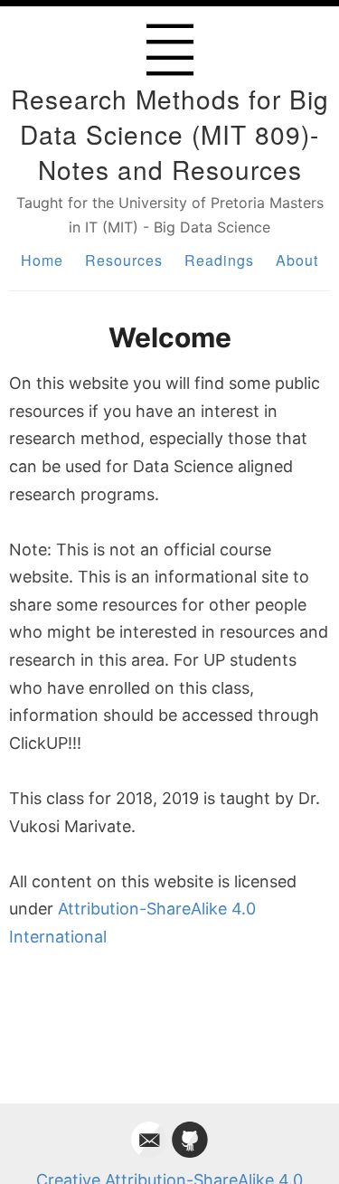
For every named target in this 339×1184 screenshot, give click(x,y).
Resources (124, 260)
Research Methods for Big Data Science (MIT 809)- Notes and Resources (170, 134)
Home (42, 260)
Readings (219, 260)
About (297, 260)
